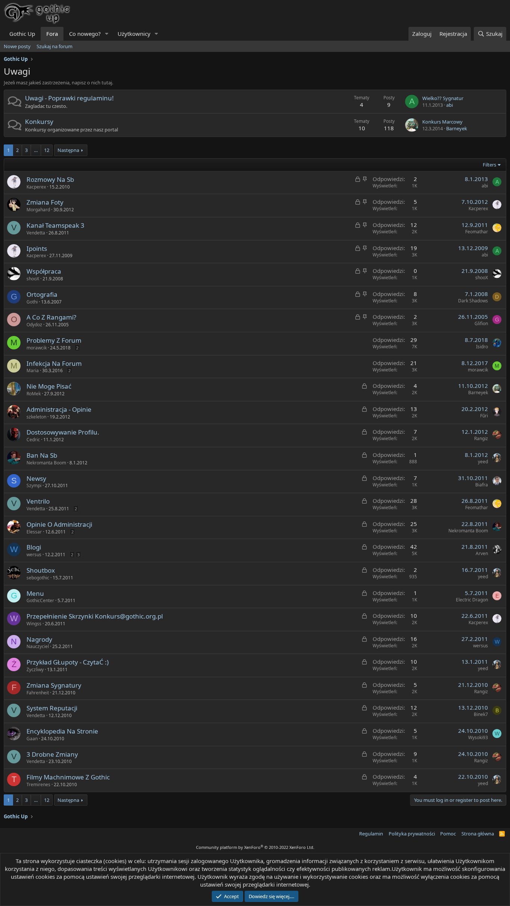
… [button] (36, 150)
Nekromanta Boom (46, 463)
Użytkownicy (134, 33)
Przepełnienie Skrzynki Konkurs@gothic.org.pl (95, 616)
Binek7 (481, 714)
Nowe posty (17, 46)
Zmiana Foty (45, 202)
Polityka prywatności (412, 833)
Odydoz (34, 324)
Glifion (481, 323)
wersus (34, 554)
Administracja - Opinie (59, 409)
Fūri (484, 415)
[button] (107, 34)
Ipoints (37, 248)
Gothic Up (22, 33)
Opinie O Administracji (59, 524)
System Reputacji (52, 708)
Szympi (34, 485)
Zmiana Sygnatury (54, 685)
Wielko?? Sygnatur (442, 98)
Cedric (33, 439)
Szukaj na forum (54, 46)
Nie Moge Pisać (49, 386)
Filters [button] (489, 164)
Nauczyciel (38, 646)
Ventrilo (38, 501)
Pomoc (448, 833)
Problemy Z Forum (54, 340)
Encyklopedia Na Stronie (62, 731)
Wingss (34, 623)
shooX (33, 278)
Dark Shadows (473, 301)
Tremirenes (38, 784)
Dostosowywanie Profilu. (63, 432)
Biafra (481, 485)
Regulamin (371, 833)
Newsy (36, 478)
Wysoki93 (478, 737)
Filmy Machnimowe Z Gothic (68, 777)
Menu (35, 593)
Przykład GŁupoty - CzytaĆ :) (68, 662)
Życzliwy (35, 669)
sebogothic (38, 578)
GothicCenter (40, 600)
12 (46, 150)
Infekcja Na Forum (54, 363)
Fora (52, 33)
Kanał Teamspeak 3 (55, 225)
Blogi (34, 547)
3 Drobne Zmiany (52, 754)
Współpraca (44, 271)
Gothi (32, 302)
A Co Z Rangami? (51, 317)
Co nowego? (85, 33)
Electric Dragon (472, 600)
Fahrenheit (38, 692)
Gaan (32, 738)
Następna (68, 150)
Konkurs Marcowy (442, 121)
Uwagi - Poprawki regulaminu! (69, 98)
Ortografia (42, 294)
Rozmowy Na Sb (50, 179)
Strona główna (477, 833)
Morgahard (38, 209)
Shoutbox (41, 570)
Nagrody (39, 639)
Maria (33, 370)
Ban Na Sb (42, 455)
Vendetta (36, 233)
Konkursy (39, 121)
